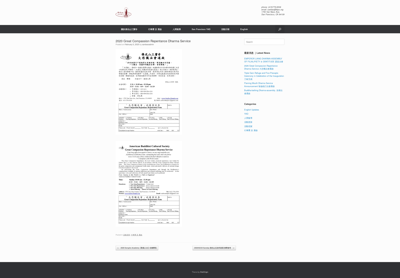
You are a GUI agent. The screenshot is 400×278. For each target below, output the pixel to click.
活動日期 (225, 29)
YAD (246, 113)
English (244, 29)
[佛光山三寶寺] (123, 12)
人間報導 (177, 29)
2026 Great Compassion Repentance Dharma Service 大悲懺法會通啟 (261, 67)
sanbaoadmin (148, 44)
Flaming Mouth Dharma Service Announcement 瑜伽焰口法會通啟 (259, 85)
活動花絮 (248, 126)
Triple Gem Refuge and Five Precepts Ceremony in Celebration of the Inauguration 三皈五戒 (264, 75)
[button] (279, 29)
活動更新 (126, 234)
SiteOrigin (204, 272)
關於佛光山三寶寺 (129, 29)
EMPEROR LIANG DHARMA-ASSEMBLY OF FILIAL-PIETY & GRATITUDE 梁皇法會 (263, 60)
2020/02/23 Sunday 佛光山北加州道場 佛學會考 (214, 248)
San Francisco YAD (201, 29)
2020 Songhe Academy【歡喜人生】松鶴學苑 (137, 248)
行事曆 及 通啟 (155, 29)
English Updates (251, 109)
